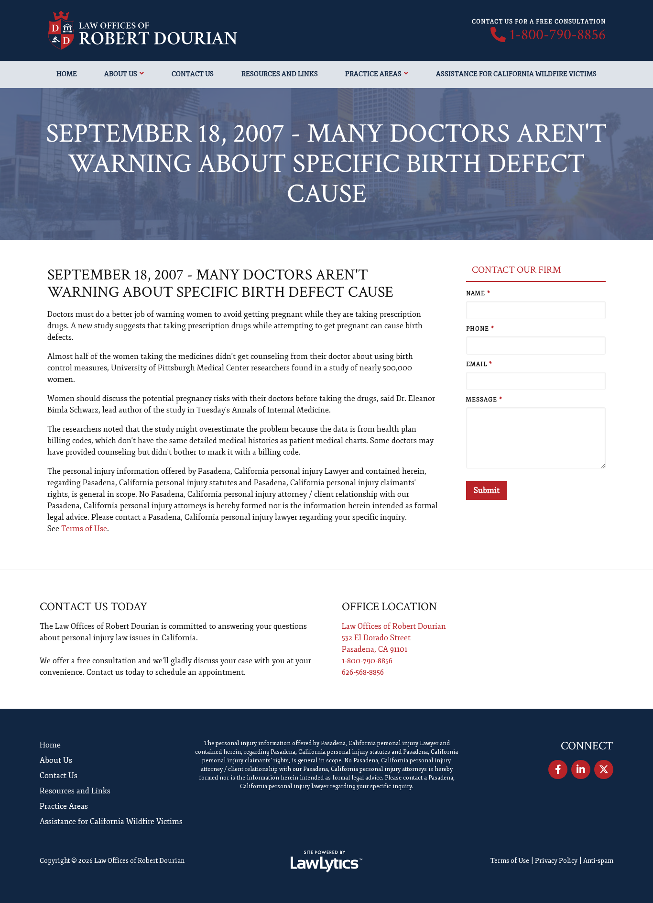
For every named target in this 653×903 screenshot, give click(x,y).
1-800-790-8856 (558, 35)
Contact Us (193, 74)
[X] (603, 769)
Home (66, 74)
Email (479, 364)
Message (484, 399)
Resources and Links (279, 74)
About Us (120, 74)
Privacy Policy (556, 861)
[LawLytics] (326, 861)
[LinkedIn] (580, 769)
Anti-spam (598, 861)
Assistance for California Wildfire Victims (516, 74)
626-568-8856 (363, 672)
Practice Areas (373, 74)
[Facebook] (557, 769)
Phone (480, 329)
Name (478, 293)
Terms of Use (84, 529)
